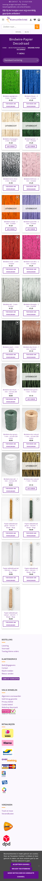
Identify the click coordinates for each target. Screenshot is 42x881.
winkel (17, 32)
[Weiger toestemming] (38, 866)
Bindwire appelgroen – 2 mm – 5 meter (11, 97)
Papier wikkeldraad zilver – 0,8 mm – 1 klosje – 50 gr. (31, 570)
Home (4, 48)
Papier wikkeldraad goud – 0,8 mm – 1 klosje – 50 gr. (10, 526)
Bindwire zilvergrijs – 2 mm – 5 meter (31, 305)
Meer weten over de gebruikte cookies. (21, 874)
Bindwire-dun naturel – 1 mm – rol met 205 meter (31, 436)
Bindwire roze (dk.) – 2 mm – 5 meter (31, 263)
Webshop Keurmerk (10, 707)
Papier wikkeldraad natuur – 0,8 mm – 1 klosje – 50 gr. (11, 615)
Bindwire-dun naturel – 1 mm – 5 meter (31, 480)
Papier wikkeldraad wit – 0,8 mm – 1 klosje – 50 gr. (11, 570)
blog (27, 32)
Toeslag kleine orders (10, 651)
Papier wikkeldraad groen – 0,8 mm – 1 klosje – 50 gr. (31, 526)
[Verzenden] (37, 26)
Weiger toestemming (21, 869)
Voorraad (5, 648)
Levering (5, 645)
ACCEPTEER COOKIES (21, 864)
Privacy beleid (7, 702)
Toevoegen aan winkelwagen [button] (11, 105)
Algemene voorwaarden (11, 696)
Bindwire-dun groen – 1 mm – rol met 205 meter (10, 436)
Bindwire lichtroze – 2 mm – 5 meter (31, 180)
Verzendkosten (8, 813)
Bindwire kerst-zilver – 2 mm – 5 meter (10, 180)
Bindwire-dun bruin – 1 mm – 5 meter (31, 348)
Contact (5, 668)
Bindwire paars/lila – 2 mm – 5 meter (31, 223)
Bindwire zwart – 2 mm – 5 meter (11, 348)
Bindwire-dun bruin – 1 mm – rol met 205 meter (11, 392)
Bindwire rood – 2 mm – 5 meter (10, 263)
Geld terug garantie (9, 699)
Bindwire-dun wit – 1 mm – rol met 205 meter (11, 481)
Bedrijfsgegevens (8, 665)
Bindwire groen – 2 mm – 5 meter (31, 140)
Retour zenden (7, 673)
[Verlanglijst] (35, 19)
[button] (3, 19)
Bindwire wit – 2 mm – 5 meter (10, 305)
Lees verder (11, 146)
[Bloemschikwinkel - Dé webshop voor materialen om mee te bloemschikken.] (17, 20)
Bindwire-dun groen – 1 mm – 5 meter (31, 391)
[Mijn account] (31, 19)
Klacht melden (7, 671)
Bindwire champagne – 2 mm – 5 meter (11, 140)
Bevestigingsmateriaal (17, 48)
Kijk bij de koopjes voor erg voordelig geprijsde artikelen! (19, 12)
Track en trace (7, 811)
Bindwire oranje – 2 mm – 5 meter (10, 223)
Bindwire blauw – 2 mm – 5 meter (31, 97)
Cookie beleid (7, 704)
